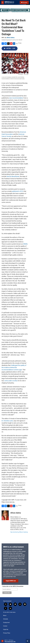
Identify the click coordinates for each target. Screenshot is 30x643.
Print (19, 43)
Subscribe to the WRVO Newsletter (12, 586)
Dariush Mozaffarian (13, 176)
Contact (5, 626)
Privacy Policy (6, 633)
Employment (6, 622)
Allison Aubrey (10, 37)
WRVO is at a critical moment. (13, 547)
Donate (25, 2)
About (4, 615)
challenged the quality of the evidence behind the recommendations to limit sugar (14, 367)
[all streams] (28, 641)
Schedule (5, 619)
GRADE (25, 244)
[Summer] (15, 10)
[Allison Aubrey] (5, 515)
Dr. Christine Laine (7, 421)
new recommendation (16, 98)
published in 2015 (17, 191)
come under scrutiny (10, 381)
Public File (5, 629)
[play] (2, 641)
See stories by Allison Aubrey (19, 532)
